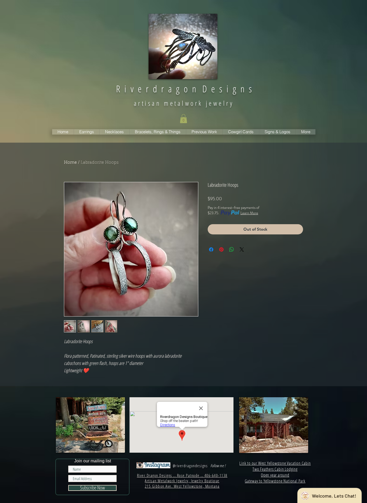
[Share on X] (242, 249)
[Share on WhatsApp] (231, 249)
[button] (183, 118)
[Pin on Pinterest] (221, 249)
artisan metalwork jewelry (184, 103)
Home (70, 162)
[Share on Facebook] (211, 249)
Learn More (249, 213)
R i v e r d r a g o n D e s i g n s (184, 88)
